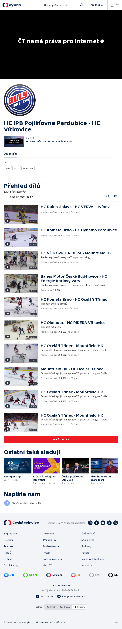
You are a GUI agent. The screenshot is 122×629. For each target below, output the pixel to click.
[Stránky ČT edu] (113, 575)
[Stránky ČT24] (9, 575)
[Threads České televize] (115, 522)
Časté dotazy (11, 565)
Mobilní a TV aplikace (92, 559)
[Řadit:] (115, 196)
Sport (8, 168)
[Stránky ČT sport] (30, 575)
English (27, 622)
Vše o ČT (47, 565)
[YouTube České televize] (102, 522)
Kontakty (86, 565)
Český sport (28, 168)
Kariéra (85, 552)
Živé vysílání (88, 533)
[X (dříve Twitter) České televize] (109, 522)
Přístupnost (61, 622)
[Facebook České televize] (96, 522)
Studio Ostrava (51, 546)
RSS (116, 622)
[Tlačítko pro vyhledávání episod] (108, 196)
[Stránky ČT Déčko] (75, 575)
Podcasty (86, 546)
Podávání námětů (52, 559)
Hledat (81, 5)
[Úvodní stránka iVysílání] (15, 5)
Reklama (9, 539)
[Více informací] (102, 41)
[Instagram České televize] (90, 522)
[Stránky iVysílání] (54, 575)
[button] (22, 214)
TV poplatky (49, 539)
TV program (10, 533)
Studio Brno (87, 539)
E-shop (8, 559)
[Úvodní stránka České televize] (21, 522)
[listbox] (65, 607)
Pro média (48, 533)
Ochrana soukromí (43, 622)
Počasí (46, 552)
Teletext (8, 546)
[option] (51, 607)
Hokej (16, 168)
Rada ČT (8, 552)
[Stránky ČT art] (94, 575)
